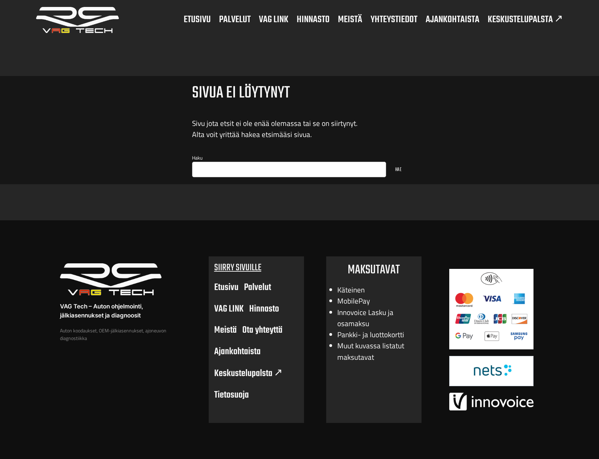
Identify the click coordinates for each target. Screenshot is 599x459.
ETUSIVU (197, 19)
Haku (197, 158)
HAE (398, 169)
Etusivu (226, 287)
